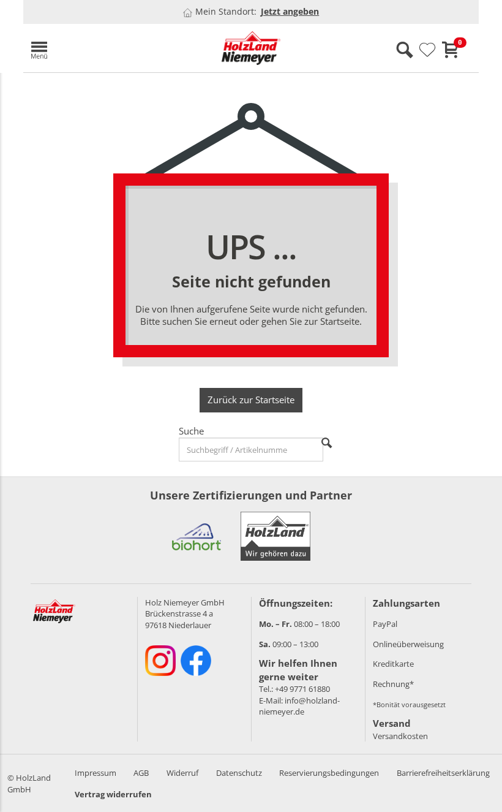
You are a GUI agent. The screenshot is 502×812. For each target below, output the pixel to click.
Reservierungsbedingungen (329, 772)
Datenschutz (239, 772)
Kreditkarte (393, 663)
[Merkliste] (427, 50)
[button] (97, 48)
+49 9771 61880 (302, 688)
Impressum (95, 772)
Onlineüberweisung (408, 644)
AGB (141, 772)
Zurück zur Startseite (251, 399)
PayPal (385, 623)
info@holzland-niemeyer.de (299, 706)
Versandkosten (400, 736)
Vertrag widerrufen (113, 794)
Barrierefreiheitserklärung (443, 772)
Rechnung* (393, 683)
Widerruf (182, 772)
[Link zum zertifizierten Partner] (196, 536)
